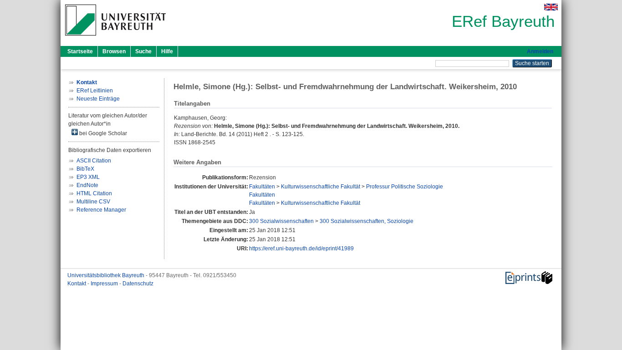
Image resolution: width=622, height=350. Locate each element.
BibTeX (85, 169)
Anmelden (540, 51)
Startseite (80, 51)
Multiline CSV (93, 201)
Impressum (105, 283)
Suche (143, 51)
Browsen (114, 51)
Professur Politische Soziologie (404, 186)
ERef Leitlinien (94, 90)
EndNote (87, 185)
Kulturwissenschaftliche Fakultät (320, 186)
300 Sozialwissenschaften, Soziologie (366, 221)
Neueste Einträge (98, 99)
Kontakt (77, 283)
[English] (551, 7)
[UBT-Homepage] (115, 38)
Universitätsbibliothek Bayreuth (106, 275)
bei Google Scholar (102, 133)
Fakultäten (262, 186)
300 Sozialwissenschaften (281, 221)
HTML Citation (94, 193)
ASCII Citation (93, 160)
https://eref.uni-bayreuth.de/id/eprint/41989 (301, 248)
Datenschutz (137, 283)
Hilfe (167, 51)
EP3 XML (88, 177)
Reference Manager (101, 210)
